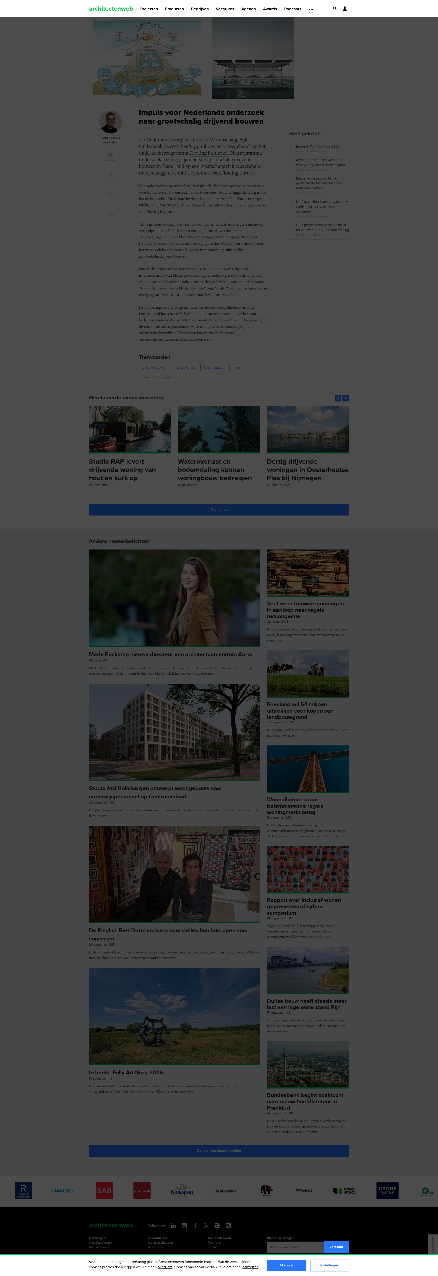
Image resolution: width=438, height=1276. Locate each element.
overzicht (165, 1267)
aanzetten (250, 1267)
